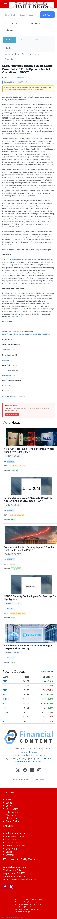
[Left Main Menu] (5, 4)
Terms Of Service (33, 761)
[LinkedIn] (32, 770)
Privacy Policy (28, 904)
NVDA (5, 712)
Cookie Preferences (31, 907)
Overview (9, 54)
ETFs (37, 40)
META (5, 703)
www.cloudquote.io (28, 752)
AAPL (5, 685)
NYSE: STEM (11, 104)
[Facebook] (25, 770)
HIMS (13, 470)
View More (46, 671)
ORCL (5, 716)
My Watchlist (32, 23)
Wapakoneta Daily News (34, 899)
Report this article (11, 414)
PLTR (19, 568)
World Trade (21, 613)
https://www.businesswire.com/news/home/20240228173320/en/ (26, 334)
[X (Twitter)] (18, 770)
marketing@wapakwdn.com (23, 879)
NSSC (13, 618)
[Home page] (31, 5)
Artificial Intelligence (16, 515)
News (17, 54)
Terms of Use (18, 904)
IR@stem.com (7, 360)
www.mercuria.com (15, 317)
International (38, 54)
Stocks (24, 40)
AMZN (5, 681)
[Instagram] (39, 770)
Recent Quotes (11, 23)
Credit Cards (14, 466)
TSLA (5, 721)
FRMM (13, 519)
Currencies (26, 54)
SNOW (13, 662)
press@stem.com (8, 375)
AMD (5, 690)
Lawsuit (22, 466)
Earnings (13, 613)
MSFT (5, 708)
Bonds (12, 564)
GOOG (6, 699)
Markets (9, 40)
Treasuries (9, 59)
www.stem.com (44, 283)
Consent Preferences (12, 917)
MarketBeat (11, 461)
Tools (8, 48)
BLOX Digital (27, 912)
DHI (12, 568)
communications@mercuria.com (14, 396)
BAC (5, 694)
